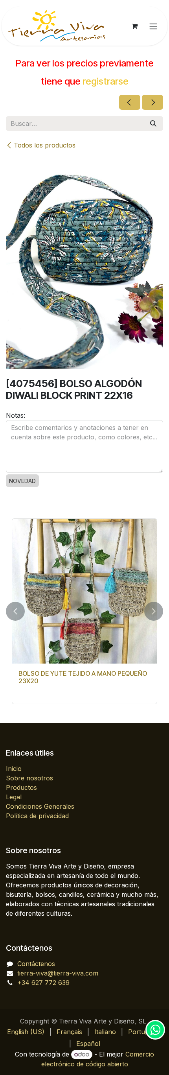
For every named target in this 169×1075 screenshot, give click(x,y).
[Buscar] (153, 123)
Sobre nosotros (29, 778)
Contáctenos (36, 964)
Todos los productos (44, 145)
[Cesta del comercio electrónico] (134, 26)
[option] (84, 611)
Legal (14, 797)
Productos (21, 787)
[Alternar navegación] (153, 26)
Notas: (15, 415)
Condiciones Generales (40, 806)
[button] (15, 611)
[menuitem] (25, 1032)
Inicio (14, 769)
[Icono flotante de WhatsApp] (155, 1030)
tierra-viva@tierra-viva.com (57, 973)
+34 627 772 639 (43, 982)
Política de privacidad (37, 816)
